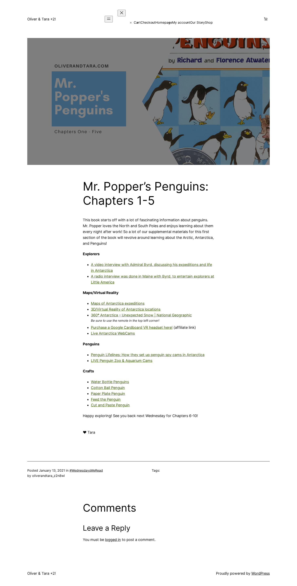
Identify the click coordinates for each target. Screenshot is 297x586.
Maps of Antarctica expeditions (117, 303)
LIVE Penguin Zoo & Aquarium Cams (121, 360)
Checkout (148, 22)
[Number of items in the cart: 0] (266, 19)
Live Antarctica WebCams (113, 333)
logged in (113, 540)
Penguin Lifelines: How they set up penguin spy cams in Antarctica (147, 355)
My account (181, 22)
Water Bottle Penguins (110, 382)
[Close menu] (122, 13)
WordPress (260, 573)
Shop (209, 22)
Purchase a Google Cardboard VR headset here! (132, 327)
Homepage (163, 22)
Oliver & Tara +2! (41, 19)
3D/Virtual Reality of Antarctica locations (125, 309)
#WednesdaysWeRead (86, 470)
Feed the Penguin (106, 399)
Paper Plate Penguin (108, 393)
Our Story (197, 22)
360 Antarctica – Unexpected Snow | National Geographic (141, 315)
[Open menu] (109, 19)
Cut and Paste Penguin (110, 405)
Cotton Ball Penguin (108, 388)
